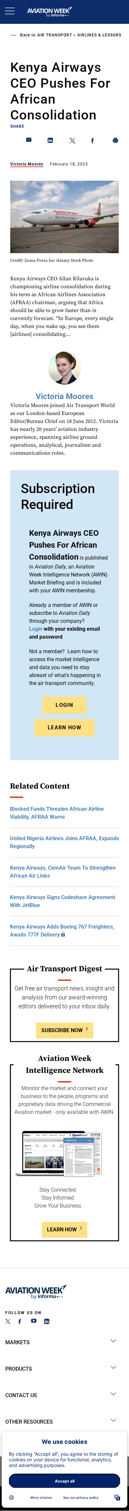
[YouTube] (33, 1322)
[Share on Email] (29, 142)
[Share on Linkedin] (51, 142)
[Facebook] (20, 1322)
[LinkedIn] (46, 1322)
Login (64, 705)
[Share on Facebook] (94, 142)
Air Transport (54, 35)
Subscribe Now (62, 1030)
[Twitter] (8, 1322)
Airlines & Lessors (99, 35)
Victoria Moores (26, 164)
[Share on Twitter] (72, 142)
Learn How (64, 727)
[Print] (116, 142)
